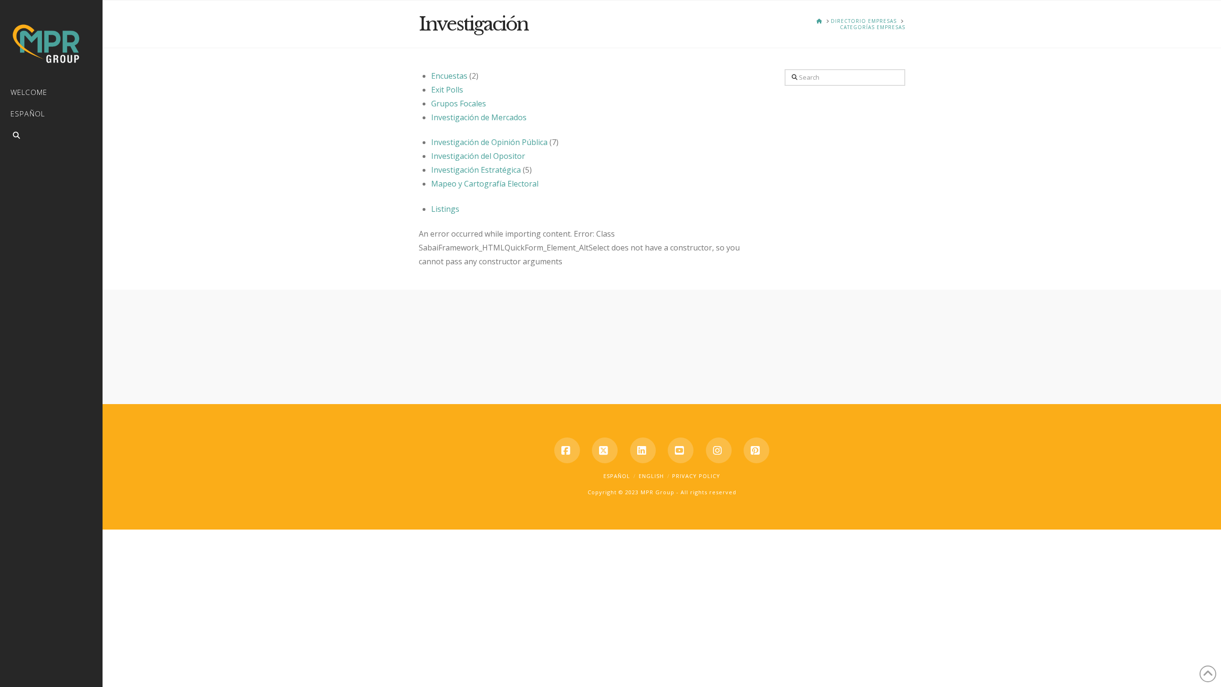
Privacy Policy (696, 475)
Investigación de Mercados (479, 117)
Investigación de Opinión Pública (489, 142)
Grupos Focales (458, 103)
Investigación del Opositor (478, 156)
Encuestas (449, 76)
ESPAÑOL (616, 475)
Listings (445, 209)
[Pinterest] (756, 450)
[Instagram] (719, 450)
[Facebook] (567, 450)
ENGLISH (651, 475)
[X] (605, 450)
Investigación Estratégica (476, 170)
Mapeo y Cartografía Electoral (484, 183)
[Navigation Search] (51, 136)
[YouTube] (680, 450)
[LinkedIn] (643, 450)
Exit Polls (447, 89)
